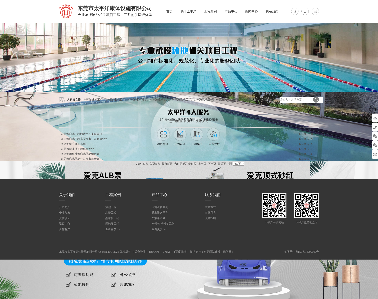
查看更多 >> (112, 229)
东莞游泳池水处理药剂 (229, 99)
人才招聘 (210, 218)
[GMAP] (166, 251)
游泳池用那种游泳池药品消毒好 (80, 153)
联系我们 (272, 11)
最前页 (192, 163)
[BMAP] (154, 251)
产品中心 (231, 11)
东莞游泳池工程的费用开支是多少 (81, 134)
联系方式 (210, 207)
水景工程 (110, 212)
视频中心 (64, 223)
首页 (169, 11)
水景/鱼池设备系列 (163, 223)
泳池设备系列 (160, 207)
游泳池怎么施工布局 (73, 143)
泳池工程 (110, 207)
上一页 (202, 163)
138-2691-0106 (375, 127)
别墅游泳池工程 (181, 99)
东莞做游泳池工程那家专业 (77, 149)
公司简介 (64, 207)
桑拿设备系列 (160, 212)
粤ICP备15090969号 (307, 251)
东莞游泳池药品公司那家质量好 (80, 158)
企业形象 (64, 212)
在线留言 (210, 212)
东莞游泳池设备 (137, 99)
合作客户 (64, 229)
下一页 (212, 163)
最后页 (222, 163)
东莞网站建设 (212, 251)
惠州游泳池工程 (115, 99)
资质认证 (64, 218)
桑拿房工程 (112, 218)
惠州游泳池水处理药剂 (260, 99)
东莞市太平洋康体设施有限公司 (78, 251)
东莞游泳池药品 (159, 99)
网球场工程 (112, 223)
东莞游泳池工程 (93, 99)
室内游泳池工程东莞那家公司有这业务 (84, 138)
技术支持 (202, 121)
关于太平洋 (188, 11)
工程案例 (210, 11)
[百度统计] (180, 251)
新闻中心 (251, 11)
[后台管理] (139, 251)
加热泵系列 (158, 218)
